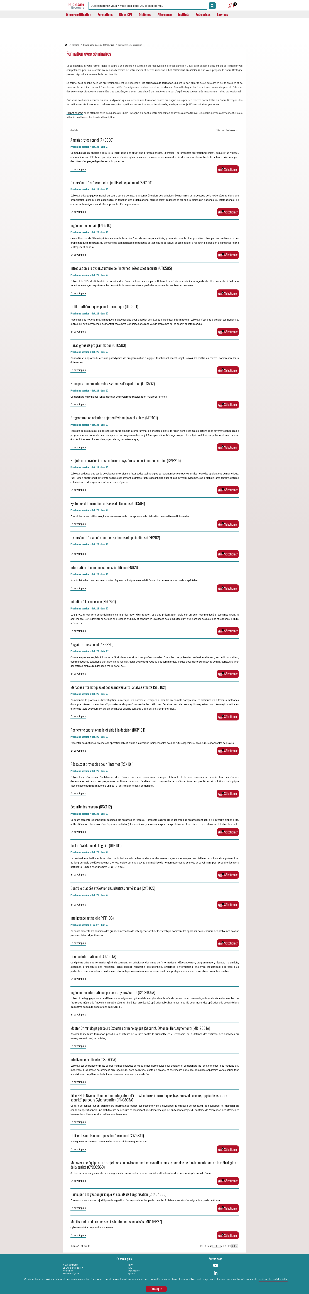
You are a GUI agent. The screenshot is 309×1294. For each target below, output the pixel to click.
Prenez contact (75, 113)
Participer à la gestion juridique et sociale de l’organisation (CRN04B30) (118, 1194)
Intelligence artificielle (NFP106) (92, 918)
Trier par (220, 130)
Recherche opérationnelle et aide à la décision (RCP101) (107, 730)
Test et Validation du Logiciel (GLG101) (96, 845)
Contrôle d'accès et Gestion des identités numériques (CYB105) (112, 888)
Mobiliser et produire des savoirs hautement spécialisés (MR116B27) (116, 1221)
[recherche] (212, 5)
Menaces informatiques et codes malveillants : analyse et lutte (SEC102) (118, 687)
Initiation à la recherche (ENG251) (93, 601)
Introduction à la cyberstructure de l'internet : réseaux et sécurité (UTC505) (121, 268)
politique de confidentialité (273, 1279)
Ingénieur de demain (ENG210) (90, 225)
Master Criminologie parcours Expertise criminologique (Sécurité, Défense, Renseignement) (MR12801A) (140, 1028)
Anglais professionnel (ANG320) (91, 644)
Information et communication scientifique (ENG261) (105, 567)
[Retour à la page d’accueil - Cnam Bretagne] (66, 44)
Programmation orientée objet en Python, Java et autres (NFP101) (114, 417)
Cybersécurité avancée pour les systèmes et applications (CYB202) (115, 537)
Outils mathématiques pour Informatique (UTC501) (104, 306)
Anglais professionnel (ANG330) (91, 140)
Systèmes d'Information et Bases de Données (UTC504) (107, 503)
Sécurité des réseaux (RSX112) (91, 807)
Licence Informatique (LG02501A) (93, 956)
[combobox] (231, 130)
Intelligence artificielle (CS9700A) (93, 1059)
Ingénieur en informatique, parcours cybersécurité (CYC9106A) (112, 992)
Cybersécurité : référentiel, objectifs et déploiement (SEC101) (111, 182)
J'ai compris (156, 1289)
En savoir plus (78, 169)
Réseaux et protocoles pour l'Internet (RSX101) (102, 764)
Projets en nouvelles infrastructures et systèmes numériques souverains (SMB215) (125, 460)
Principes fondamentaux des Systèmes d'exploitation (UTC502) (112, 383)
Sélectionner (231, 169)
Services (75, 44)
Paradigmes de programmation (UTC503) (98, 345)
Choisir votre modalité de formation (98, 44)
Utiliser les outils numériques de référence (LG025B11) (107, 1135)
